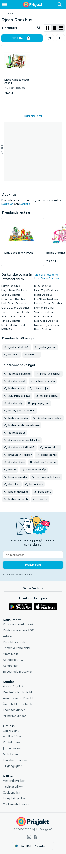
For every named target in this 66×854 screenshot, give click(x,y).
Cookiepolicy (11, 792)
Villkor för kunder (14, 716)
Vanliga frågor (12, 736)
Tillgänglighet (12, 766)
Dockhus (10, 13)
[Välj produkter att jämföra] (49, 38)
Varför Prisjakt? (13, 686)
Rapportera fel (33, 115)
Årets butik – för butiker (18, 704)
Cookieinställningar (16, 804)
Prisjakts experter (15, 642)
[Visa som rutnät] (47, 28)
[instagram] (29, 836)
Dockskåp (7, 203)
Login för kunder (14, 710)
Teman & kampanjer (16, 648)
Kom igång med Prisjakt (19, 624)
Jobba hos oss (12, 748)
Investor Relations (15, 760)
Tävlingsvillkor (13, 786)
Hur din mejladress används (18, 574)
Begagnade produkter (17, 671)
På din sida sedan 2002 (19, 630)
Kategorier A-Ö (13, 659)
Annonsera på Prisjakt (18, 698)
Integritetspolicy (14, 798)
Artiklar (8, 636)
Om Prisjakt (11, 730)
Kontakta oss (12, 742)
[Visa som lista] (54, 28)
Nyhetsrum (10, 754)
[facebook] (35, 836)
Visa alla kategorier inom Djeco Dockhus (46, 276)
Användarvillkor (13, 780)
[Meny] (5, 4)
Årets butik (10, 654)
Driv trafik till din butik (18, 692)
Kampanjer (10, 665)
